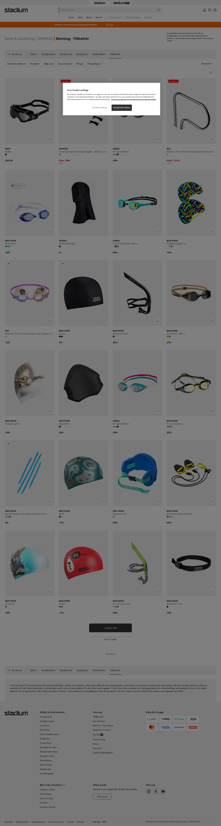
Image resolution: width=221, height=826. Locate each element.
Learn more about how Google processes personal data (133, 99)
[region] (111, 99)
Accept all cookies (121, 108)
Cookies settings (99, 107)
